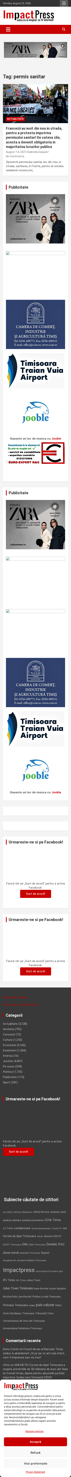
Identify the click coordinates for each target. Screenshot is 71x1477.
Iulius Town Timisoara (18, 1288)
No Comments (15, 156)
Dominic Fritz (55, 1244)
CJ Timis (8, 1228)
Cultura (7, 1040)
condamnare (22, 1228)
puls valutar (45, 1305)
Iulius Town (33, 1280)
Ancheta (8, 1029)
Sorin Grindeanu (12, 1313)
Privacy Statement (35, 1472)
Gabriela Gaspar (38, 152)
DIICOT (57, 1236)
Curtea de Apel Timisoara (19, 1236)
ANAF (63, 1212)
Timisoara (28, 1313)
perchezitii (25, 1296)
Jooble (56, 438)
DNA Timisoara (37, 1244)
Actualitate (15, 119)
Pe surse (8, 1066)
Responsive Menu (64, 3)
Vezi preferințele (35, 1463)
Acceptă (35, 1442)
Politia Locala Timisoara (46, 1296)
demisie (48, 1236)
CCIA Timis (52, 1220)
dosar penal (11, 1252)
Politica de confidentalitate (20, 1004)
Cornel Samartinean (41, 1228)
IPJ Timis (9, 1280)
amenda (54, 1212)
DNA (25, 1244)
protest (32, 1305)
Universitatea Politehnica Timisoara (22, 1328)
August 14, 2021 (16, 152)
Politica (8, 1072)
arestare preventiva (32, 1220)
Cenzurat (9, 1034)
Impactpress (19, 1270)
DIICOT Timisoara (12, 1244)
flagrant (45, 1252)
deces (40, 1236)
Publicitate (10, 1077)
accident (8, 1212)
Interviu (8, 1056)
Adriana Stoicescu (23, 1212)
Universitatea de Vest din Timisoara (24, 1320)
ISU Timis (21, 1280)
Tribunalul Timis (44, 1313)
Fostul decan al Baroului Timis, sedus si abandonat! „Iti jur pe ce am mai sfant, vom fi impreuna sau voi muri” (34, 1353)
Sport (6, 1082)
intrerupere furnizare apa (49, 1271)
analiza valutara (12, 1220)
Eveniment (10, 1050)
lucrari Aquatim (57, 1288)
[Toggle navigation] (8, 29)
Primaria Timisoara (15, 1305)
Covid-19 (56, 1228)
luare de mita (41, 1288)
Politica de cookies (15, 997)
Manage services (34, 1431)
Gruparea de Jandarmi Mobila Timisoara (24, 1260)
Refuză (35, 1453)
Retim (58, 1305)
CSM (64, 1228)
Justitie (8, 1061)
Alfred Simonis (41, 1212)
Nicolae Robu (10, 1296)
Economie (9, 1045)
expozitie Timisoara (30, 1252)
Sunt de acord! (35, 894)
